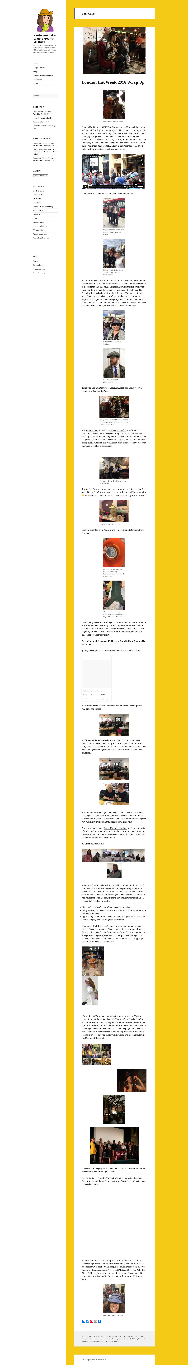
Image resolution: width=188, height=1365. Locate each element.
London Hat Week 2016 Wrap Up (113, 82)
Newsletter (37, 80)
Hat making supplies (98, 1339)
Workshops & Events (41, 238)
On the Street (38, 210)
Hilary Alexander (118, 430)
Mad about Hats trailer (95, 1038)
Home (35, 64)
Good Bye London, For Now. (43, 118)
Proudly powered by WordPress (94, 1360)
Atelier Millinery (89, 1273)
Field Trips (37, 199)
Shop (35, 72)
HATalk (120, 1270)
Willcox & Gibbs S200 (41, 122)
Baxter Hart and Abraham (115, 828)
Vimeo (130, 193)
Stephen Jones (92, 430)
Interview (37, 203)
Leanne (36, 158)
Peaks (93, 1341)
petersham (100, 1341)
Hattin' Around (111, 1339)
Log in (35, 261)
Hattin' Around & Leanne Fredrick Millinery (44, 38)
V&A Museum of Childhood (130, 749)
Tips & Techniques (40, 226)
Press (35, 218)
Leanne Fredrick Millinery (43, 76)
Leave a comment (114, 1341)
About (35, 84)
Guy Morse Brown (136, 495)
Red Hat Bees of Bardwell (134, 302)
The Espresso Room (115, 287)
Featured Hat (38, 195)
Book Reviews (38, 191)
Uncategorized (38, 230)
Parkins (85, 533)
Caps (88, 1339)
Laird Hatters (102, 283)
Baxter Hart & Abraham (134, 1336)
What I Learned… (40, 234)
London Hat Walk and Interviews (97, 193)
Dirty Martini (122, 439)
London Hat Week (130, 1339)
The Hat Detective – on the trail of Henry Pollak (45, 151)
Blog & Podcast (39, 68)
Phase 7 (120, 193)
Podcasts (36, 214)
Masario (107, 530)
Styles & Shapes (39, 222)
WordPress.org (39, 273)
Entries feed (37, 265)
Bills (83, 1339)
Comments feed (39, 269)
